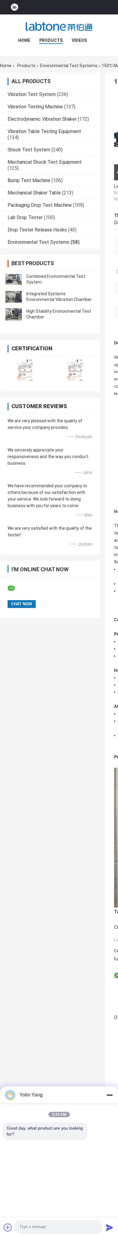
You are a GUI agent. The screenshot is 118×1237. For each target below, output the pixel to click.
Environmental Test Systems (68, 65)
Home (24, 40)
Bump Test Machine (29, 180)
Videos (79, 40)
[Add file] (8, 1227)
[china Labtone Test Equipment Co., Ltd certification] (25, 370)
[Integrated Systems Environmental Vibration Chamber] (13, 297)
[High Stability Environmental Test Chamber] (13, 314)
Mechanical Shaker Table (34, 193)
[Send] (109, 1227)
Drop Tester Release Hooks (37, 230)
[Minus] (109, 1095)
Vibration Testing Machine (35, 107)
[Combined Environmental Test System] (13, 279)
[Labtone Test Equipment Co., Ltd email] (15, 588)
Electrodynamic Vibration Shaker (42, 119)
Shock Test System (29, 150)
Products (51, 40)
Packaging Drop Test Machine (40, 205)
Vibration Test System (32, 94)
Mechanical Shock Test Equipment (45, 162)
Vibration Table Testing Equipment (44, 131)
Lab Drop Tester (25, 217)
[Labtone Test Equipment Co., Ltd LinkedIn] (14, 7)
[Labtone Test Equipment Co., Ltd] (59, 26)
